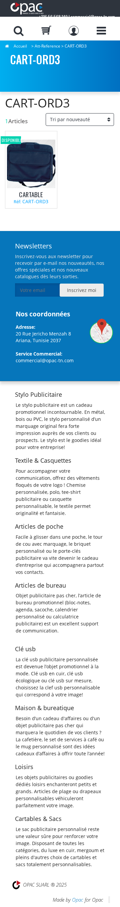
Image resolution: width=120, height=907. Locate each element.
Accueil (20, 46)
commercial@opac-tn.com (45, 360)
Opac (77, 899)
